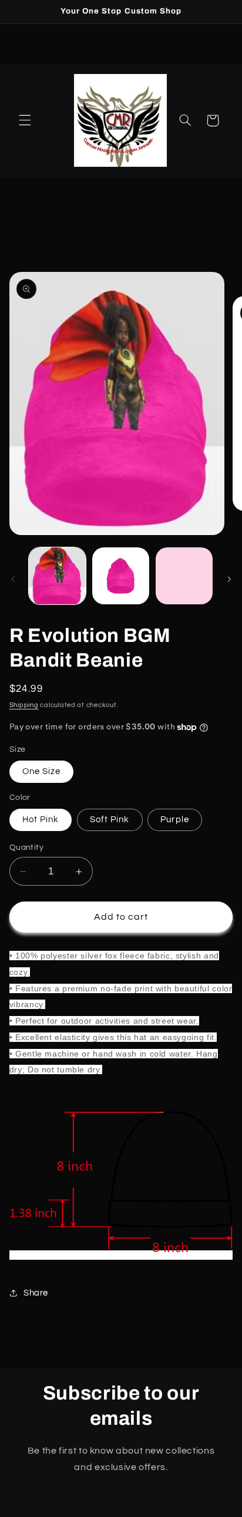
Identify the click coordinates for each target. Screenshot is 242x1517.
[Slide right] (229, 579)
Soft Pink (109, 819)
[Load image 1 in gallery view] (57, 575)
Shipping (24, 705)
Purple (174, 819)
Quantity (26, 847)
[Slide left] (13, 579)
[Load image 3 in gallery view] (184, 575)
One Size (41, 771)
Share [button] (35, 1293)
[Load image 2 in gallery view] (120, 575)
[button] (24, 120)
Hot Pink (40, 819)
